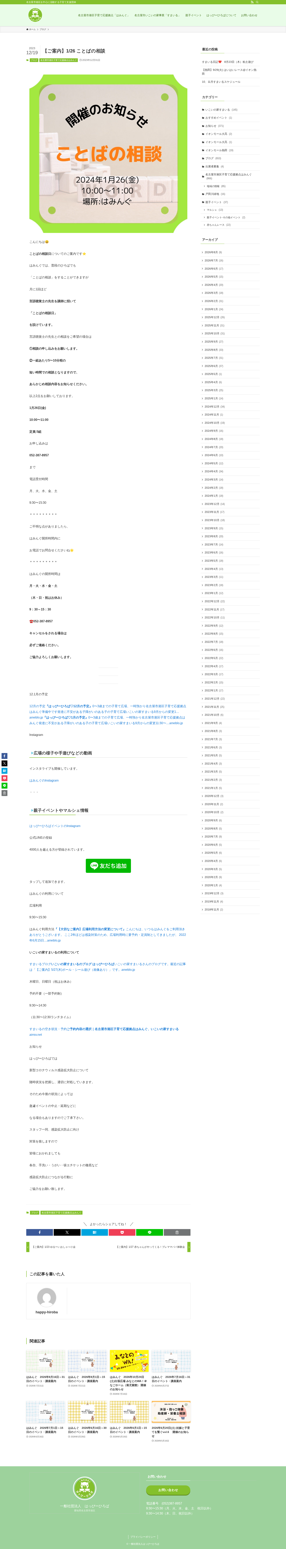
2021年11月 (214, 706)
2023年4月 (214, 568)
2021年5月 (213, 755)
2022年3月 (214, 674)
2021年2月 (213, 779)
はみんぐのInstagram (44, 780)
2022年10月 (215, 617)
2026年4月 (214, 284)
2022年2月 (214, 682)
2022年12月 (215, 601)
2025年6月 (214, 366)
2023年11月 (214, 511)
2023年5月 (214, 560)
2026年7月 (214, 260)
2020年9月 (213, 820)
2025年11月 (214, 325)
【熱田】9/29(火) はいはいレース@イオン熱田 (229, 71)
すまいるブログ (40, 964)
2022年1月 (214, 690)
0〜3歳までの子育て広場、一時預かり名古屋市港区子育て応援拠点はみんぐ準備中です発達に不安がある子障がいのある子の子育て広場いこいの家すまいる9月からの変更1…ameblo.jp (107, 711)
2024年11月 (214, 414)
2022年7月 (214, 641)
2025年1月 (214, 398)
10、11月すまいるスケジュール (221, 81)
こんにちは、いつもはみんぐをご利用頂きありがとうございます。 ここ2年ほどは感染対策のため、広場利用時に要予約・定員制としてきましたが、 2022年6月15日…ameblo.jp (107, 934)
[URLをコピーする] (177, 1232)
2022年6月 (214, 649)
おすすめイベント (218, 117)
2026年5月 (214, 276)
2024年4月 (214, 471)
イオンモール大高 (218, 133)
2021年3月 (213, 771)
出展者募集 (214, 166)
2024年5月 (214, 463)
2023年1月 (214, 593)
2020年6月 (213, 844)
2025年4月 (213, 382)
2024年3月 (214, 479)
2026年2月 (214, 301)
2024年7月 (214, 447)
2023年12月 (215, 503)
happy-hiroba (47, 1312)
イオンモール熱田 (219, 150)
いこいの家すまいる (221, 109)
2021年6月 (213, 747)
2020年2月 (213, 877)
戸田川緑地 (215, 193)
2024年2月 (214, 487)
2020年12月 (214, 796)
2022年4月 (214, 666)
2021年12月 (215, 698)
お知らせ (214, 125)
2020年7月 (213, 836)
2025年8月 (214, 349)
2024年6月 (214, 455)
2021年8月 (213, 731)
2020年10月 (214, 812)
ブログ (34, 60)
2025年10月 (215, 333)
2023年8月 (214, 536)
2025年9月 (214, 341)
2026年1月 (214, 309)
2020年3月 (213, 869)
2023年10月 (215, 520)
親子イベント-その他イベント (226, 217)
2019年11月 (214, 901)
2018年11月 (214, 909)
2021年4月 (213, 763)
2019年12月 (214, 893)
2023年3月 (214, 576)
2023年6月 (214, 552)
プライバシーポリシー (143, 1536)
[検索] (257, 2)
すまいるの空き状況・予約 (48, 1029)
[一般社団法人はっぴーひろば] (35, 15)
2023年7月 (214, 544)
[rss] (252, 2)
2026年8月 (213, 252)
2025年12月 (215, 317)
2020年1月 (213, 885)
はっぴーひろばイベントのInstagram (54, 826)
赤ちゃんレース (219, 224)
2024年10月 (215, 422)
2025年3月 (214, 390)
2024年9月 (214, 430)
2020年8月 (213, 828)
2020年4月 (213, 860)
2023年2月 (214, 585)
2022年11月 (214, 609)
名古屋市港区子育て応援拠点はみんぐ (58, 60)
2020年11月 (214, 804)
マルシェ (215, 209)
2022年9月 (214, 625)
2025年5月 (213, 374)
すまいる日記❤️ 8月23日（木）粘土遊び (228, 61)
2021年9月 (213, 723)
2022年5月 (214, 658)
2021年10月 (214, 714)
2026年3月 (214, 292)
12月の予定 (37, 706)
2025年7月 (214, 357)
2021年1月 (213, 788)
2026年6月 (214, 268)
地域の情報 (216, 186)
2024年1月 (214, 495)
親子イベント (216, 202)
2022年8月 (214, 633)
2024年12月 (215, 406)
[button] (39, 1232)
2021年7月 (213, 739)
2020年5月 (213, 852)
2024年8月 (214, 439)
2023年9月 (214, 528)
